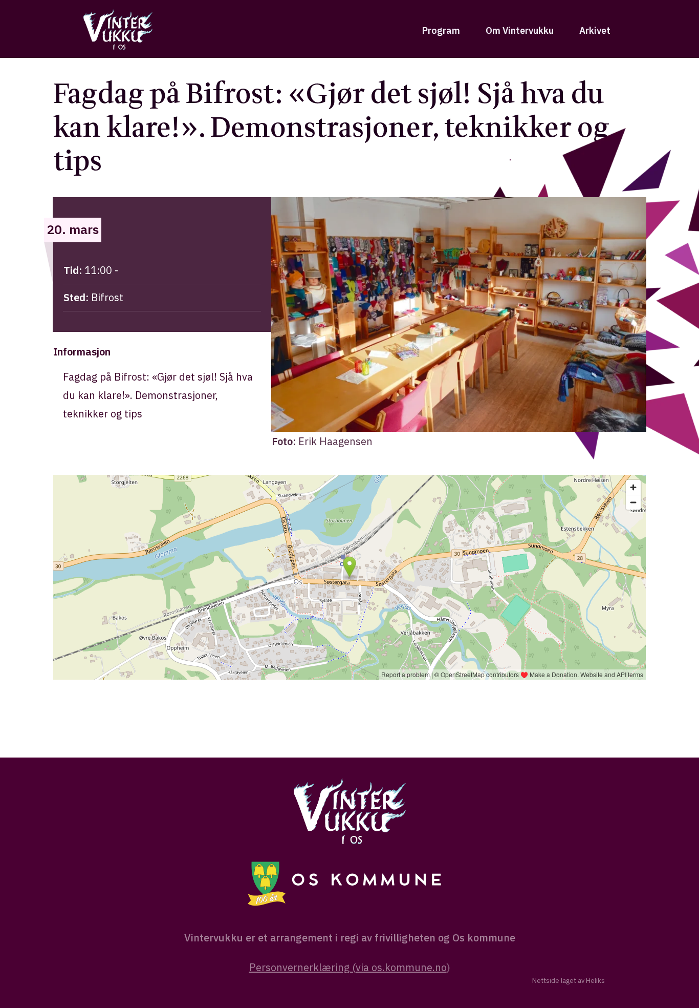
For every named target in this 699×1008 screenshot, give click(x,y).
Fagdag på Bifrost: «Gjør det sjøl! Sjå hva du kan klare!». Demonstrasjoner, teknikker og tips (331, 127)
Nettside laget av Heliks (568, 980)
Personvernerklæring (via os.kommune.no (348, 967)
